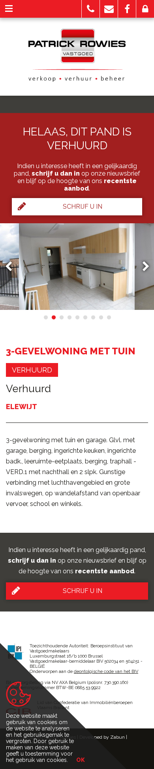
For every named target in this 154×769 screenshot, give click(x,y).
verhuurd (32, 370)
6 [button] (84, 317)
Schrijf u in (82, 206)
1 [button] (45, 317)
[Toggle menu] (9, 9)
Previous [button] (12, 267)
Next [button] (142, 267)
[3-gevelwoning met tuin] (77, 266)
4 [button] (69, 317)
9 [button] (108, 317)
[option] (77, 266)
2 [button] (53, 317)
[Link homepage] (77, 55)
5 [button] (77, 317)
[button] (91, 9)
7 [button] (92, 317)
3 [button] (61, 317)
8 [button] (100, 317)
